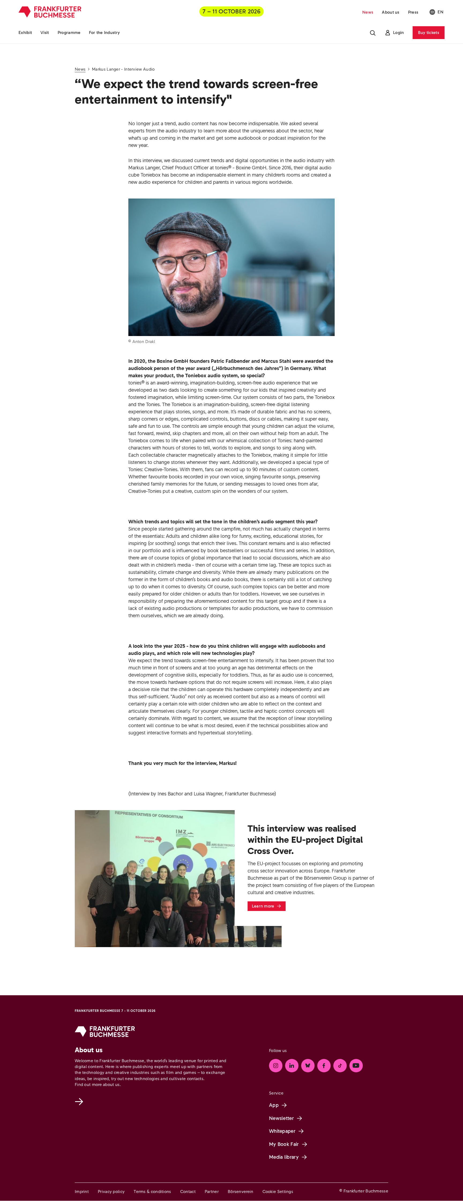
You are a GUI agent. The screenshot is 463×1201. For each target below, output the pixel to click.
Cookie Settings (278, 1191)
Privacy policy (111, 1191)
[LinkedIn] (291, 1065)
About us (390, 12)
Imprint (82, 1191)
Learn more (263, 906)
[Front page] (49, 12)
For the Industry (104, 32)
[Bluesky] (308, 1065)
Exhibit (25, 32)
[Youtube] (356, 1065)
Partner (212, 1191)
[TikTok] (340, 1065)
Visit (44, 32)
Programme (69, 32)
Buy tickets (428, 32)
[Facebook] (324, 1065)
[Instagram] (275, 1065)
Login (398, 32)
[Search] (372, 32)
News (367, 12)
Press (413, 12)
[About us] (80, 1101)
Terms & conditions (152, 1191)
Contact (188, 1191)
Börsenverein (240, 1191)
